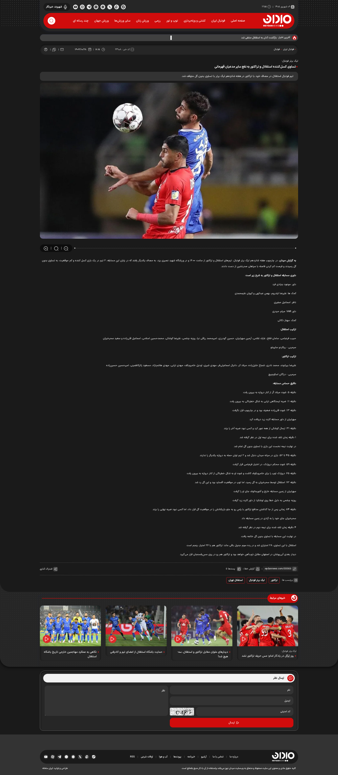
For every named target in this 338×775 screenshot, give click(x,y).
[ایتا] (116, 6)
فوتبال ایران (218, 21)
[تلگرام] (89, 6)
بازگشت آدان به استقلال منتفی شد (259, 38)
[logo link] (277, 20)
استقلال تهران (235, 580)
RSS (132, 757)
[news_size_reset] (56, 248)
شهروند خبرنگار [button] (54, 7)
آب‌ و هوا (163, 757)
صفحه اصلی (238, 21)
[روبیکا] (102, 6)
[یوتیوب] (75, 6)
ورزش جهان (101, 21)
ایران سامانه (47, 768)
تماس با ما (218, 757)
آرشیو (204, 757)
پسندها (231, 569)
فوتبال (277, 49)
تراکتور (274, 580)
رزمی (158, 21)
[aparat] (82, 6)
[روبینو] (95, 6)
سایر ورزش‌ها (122, 21)
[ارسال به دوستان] (62, 49)
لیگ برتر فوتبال (257, 580)
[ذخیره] (54, 50)
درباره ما (234, 757)
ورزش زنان (142, 21)
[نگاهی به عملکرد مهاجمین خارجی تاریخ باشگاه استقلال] (70, 626)
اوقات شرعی (147, 757)
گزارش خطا (249, 569)
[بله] (123, 6)
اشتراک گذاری (46, 569)
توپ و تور (172, 21)
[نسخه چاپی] (46, 49)
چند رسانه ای (81, 21)
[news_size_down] (66, 248)
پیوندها (177, 757)
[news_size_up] (45, 248)
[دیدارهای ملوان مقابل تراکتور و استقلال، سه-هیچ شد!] (201, 626)
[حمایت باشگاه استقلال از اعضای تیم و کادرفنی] (136, 626)
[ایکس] (109, 6)
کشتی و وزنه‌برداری (195, 21)
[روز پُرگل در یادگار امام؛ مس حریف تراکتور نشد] (267, 626)
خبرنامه (191, 757)
